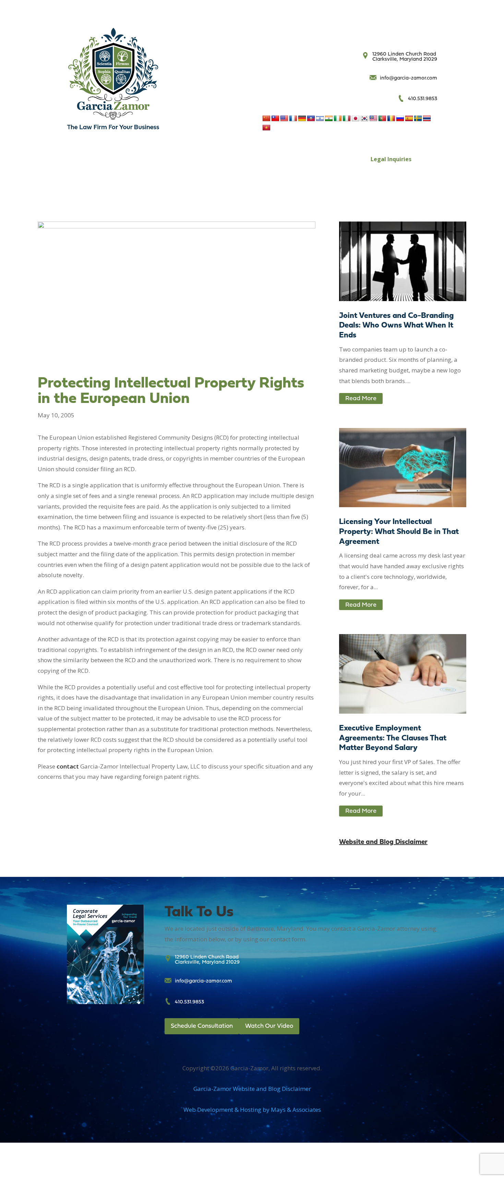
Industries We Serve (310, 159)
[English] (284, 118)
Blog (351, 159)
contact (68, 766)
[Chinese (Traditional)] (275, 118)
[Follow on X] (390, 33)
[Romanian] (391, 118)
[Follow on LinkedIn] (417, 33)
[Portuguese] (382, 118)
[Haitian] (311, 118)
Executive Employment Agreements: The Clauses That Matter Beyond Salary (392, 738)
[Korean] (364, 118)
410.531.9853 (422, 99)
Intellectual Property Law (202, 159)
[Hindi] (329, 118)
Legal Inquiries (391, 159)
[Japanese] (355, 118)
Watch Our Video (269, 1026)
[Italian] (347, 118)
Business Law (134, 159)
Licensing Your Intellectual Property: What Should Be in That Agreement (399, 532)
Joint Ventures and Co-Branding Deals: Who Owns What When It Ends (396, 326)
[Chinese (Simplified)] (266, 118)
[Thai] (427, 118)
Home (101, 159)
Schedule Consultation (202, 1026)
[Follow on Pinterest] (431, 33)
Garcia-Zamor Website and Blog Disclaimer (252, 1089)
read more (360, 398)
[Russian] (400, 118)
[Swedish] (418, 118)
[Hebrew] (320, 118)
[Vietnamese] (266, 127)
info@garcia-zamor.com (408, 78)
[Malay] (373, 118)
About (260, 159)
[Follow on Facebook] (376, 33)
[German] (302, 118)
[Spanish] (409, 118)
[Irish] (338, 118)
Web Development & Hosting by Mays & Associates (252, 1110)
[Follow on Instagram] (404, 33)
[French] (293, 118)
